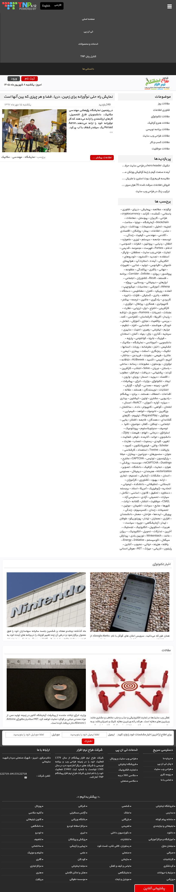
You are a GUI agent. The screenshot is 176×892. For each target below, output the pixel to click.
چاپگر (126, 252)
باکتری (152, 269)
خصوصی (126, 244)
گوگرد (137, 385)
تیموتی (127, 484)
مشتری (154, 398)
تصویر (126, 467)
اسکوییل (154, 527)
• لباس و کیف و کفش (120, 866)
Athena (165, 287)
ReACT (137, 403)
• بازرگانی (126, 819)
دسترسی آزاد (131, 497)
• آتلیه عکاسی (35, 813)
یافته (165, 544)
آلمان (134, 334)
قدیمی (125, 248)
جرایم (166, 330)
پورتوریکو (135, 519)
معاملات (131, 218)
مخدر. (165, 231)
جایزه (151, 338)
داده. (137, 407)
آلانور (165, 385)
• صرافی (171, 853)
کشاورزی (144, 480)
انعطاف (155, 394)
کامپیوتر (147, 407)
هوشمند (156, 325)
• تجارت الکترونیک (128, 770)
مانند (167, 536)
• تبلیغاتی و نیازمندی (164, 826)
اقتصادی (125, 231)
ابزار (145, 308)
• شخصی (126, 806)
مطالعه (157, 209)
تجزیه (167, 227)
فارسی (58, 5)
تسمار (144, 377)
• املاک (127, 813)
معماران (155, 519)
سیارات (165, 497)
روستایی (139, 282)
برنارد (134, 394)
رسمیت (147, 441)
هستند (137, 390)
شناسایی (144, 325)
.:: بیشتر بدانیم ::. (88, 796)
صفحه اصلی (88, 19)
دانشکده (139, 484)
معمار (138, 514)
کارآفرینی (164, 308)
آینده (153, 261)
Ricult (152, 278)
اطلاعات (155, 231)
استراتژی (165, 433)
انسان (165, 476)
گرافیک (148, 467)
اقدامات (166, 394)
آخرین (167, 531)
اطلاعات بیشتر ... (102, 157)
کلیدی (157, 441)
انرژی (138, 381)
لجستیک (128, 527)
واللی (154, 446)
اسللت (145, 351)
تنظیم (125, 325)
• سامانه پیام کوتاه (165, 819)
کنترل (149, 291)
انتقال (168, 244)
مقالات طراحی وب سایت (156, 136)
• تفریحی (126, 826)
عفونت (147, 355)
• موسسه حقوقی (78, 879)
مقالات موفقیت (161, 149)
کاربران (154, 218)
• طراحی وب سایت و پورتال (124, 759)
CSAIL (166, 501)
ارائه (162, 480)
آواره (156, 403)
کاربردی (166, 300)
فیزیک (160, 338)
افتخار (133, 420)
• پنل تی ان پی (165, 764)
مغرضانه (146, 347)
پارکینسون (163, 458)
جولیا (137, 222)
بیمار (146, 231)
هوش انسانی (127, 549)
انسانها (126, 347)
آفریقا (157, 317)
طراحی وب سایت (151, 252)
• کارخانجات (169, 859)
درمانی (153, 433)
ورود (14, 78)
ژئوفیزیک (154, 488)
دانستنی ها (88, 69)
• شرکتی (82, 806)
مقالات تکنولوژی (160, 116)
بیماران (131, 454)
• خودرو (39, 833)
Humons (144, 312)
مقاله (128, 390)
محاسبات (142, 287)
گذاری (156, 334)
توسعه (166, 239)
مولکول (164, 415)
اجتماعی (129, 278)
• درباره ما (168, 758)
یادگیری (155, 300)
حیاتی (147, 544)
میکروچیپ (129, 287)
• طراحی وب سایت (163, 769)
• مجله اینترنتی (79, 866)
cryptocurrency (131, 214)
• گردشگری (169, 866)
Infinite (145, 274)
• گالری (39, 859)
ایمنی (126, 351)
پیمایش (145, 209)
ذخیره (127, 295)
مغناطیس (138, 291)
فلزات (136, 295)
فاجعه (142, 420)
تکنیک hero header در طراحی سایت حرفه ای (145, 166)
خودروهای (130, 257)
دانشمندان (126, 514)
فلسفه (162, 278)
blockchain (162, 222)
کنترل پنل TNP (88, 56)
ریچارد (155, 274)
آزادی (144, 497)
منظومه (129, 269)
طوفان (123, 519)
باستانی (166, 214)
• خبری (83, 833)
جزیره (139, 523)
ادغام (168, 248)
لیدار (163, 523)
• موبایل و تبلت (123, 879)
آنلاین (127, 544)
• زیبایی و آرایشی (78, 846)
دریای (135, 209)
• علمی (83, 853)
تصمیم (133, 476)
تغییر (166, 441)
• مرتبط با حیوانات (166, 873)
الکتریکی (163, 261)
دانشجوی (164, 437)
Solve (146, 368)
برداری (123, 398)
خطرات (137, 244)
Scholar (163, 446)
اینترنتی (156, 330)
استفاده (164, 257)
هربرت (166, 527)
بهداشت (134, 227)
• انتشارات (125, 839)
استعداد (142, 450)
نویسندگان (150, 390)
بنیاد (142, 334)
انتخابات (163, 390)
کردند (168, 373)
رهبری (146, 330)
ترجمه (134, 300)
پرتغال (139, 304)
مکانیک (126, 342)
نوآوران (167, 364)
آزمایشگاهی (151, 523)
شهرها (166, 506)
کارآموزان (131, 480)
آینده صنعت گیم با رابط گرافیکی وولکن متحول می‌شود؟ (144, 172)
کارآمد (145, 214)
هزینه (156, 544)
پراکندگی (142, 269)
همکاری (149, 304)
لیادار (146, 519)
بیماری (135, 351)
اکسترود (142, 257)
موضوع (135, 424)
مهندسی (151, 235)
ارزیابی (137, 308)
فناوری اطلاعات (161, 110)
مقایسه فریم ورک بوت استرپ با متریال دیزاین (144, 178)
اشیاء (126, 424)
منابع (157, 506)
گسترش (146, 295)
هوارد (167, 467)
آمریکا (143, 488)
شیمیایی (129, 411)
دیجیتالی (151, 282)
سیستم (145, 239)
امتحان (167, 407)
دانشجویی (165, 342)
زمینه (157, 385)
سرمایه (167, 334)
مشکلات (155, 476)
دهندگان (153, 420)
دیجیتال (136, 471)
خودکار (167, 325)
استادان (124, 334)
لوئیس (150, 458)
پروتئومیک (131, 428)
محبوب (138, 544)
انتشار (144, 501)
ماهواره (126, 239)
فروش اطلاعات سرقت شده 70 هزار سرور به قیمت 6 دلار (144, 185)
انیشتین (134, 398)
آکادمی (162, 235)
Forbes (159, 248)
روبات (135, 347)
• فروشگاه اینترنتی (128, 764)
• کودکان (82, 859)
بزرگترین (163, 411)
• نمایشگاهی (124, 873)
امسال (127, 403)
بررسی (165, 321)
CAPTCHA (138, 458)
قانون (144, 493)
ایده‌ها (157, 514)
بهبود (154, 480)
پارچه (130, 338)
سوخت (148, 506)
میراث (147, 549)
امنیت (137, 330)
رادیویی (164, 398)
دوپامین (142, 454)
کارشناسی (129, 450)
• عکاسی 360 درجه (128, 775)
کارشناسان (146, 317)
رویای (135, 377)
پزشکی (125, 463)
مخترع (125, 458)
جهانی (162, 269)
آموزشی (154, 287)
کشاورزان (142, 278)
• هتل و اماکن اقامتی (76, 873)
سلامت (128, 222)
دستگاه (125, 291)
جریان (155, 368)
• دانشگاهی (37, 826)
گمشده (155, 214)
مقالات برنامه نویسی (158, 129)
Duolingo (166, 463)
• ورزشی (170, 879)
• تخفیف (38, 839)
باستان (165, 368)
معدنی (147, 385)
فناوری (126, 209)
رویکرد (158, 291)
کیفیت (139, 235)
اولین (144, 398)
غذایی (135, 265)
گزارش (128, 385)
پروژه (128, 282)
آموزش (135, 321)
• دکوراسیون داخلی (121, 833)
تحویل (147, 531)
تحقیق (154, 493)
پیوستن (142, 218)
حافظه (165, 295)
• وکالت (39, 879)
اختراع (153, 308)
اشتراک (88, 741)
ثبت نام (29, 78)
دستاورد (165, 493)
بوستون (156, 364)
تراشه (123, 312)
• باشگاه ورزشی (79, 819)
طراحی (163, 218)
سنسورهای (155, 454)
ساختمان (126, 407)
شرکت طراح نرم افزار (89, 750)
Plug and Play (149, 415)
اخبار (156, 347)
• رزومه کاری (166, 775)
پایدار (166, 317)
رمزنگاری (156, 351)
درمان (123, 227)
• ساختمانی (37, 846)
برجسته (124, 488)
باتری (156, 295)
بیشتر (125, 300)
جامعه (156, 239)
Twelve (153, 450)
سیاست (129, 523)
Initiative (139, 540)
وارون (126, 377)
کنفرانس (133, 317)
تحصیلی (153, 497)
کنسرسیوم (140, 510)
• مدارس (170, 813)
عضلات (167, 312)
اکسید (149, 360)
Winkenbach (154, 536)
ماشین (144, 300)
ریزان (123, 531)
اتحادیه (166, 488)
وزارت (146, 381)
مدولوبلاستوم (148, 428)
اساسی (135, 493)
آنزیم (168, 360)
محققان (135, 252)
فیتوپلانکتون (141, 446)
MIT (139, 549)
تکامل (124, 493)
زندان (152, 510)
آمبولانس (151, 342)
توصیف (163, 428)
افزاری (166, 519)
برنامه (123, 274)
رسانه (133, 364)
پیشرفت (127, 381)
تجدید (153, 257)
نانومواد (151, 411)
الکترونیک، (134, 531)
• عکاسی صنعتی (129, 781)
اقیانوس (155, 265)
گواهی (157, 407)
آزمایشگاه (148, 222)
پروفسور (166, 274)
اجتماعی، (164, 424)
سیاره (164, 403)
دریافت (145, 373)
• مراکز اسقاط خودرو (77, 826)
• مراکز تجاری (36, 866)
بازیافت (165, 450)
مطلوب (124, 373)
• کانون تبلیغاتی (34, 819)
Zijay (126, 433)
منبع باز (133, 312)
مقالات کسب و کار (160, 142)
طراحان (147, 514)
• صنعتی (126, 853)
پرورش (167, 514)
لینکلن (153, 424)
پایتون (168, 549)
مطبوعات (144, 364)
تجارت (166, 252)
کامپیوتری (162, 304)
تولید (144, 265)
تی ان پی (88, 31)
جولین (126, 506)
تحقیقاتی (152, 484)
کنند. (122, 317)
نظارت (127, 308)
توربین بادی (137, 536)
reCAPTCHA (151, 463)
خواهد (140, 411)
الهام (144, 433)
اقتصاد (163, 377)
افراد (133, 325)
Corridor (134, 274)
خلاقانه (125, 360)
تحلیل (158, 227)
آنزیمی (159, 360)
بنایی (124, 420)
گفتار (144, 424)
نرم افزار (134, 373)
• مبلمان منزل (168, 846)
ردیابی (158, 244)
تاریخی (157, 549)
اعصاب (137, 441)
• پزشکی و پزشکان (77, 839)
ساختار (125, 355)
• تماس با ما (167, 780)
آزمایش (144, 476)
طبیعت (135, 433)
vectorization (164, 471)
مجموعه (136, 248)
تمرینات (156, 312)
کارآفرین (126, 368)
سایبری (127, 330)
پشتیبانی (157, 373)
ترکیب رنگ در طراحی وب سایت (152, 191)
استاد (134, 488)
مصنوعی (124, 471)
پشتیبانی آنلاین (154, 888)
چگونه (167, 209)
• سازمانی (126, 859)
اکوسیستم (153, 540)
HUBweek (138, 360)
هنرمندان (148, 471)
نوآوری (129, 304)
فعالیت (126, 437)
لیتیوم (136, 415)
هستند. (144, 394)
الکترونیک (141, 527)
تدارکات (157, 531)
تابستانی (165, 484)
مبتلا (122, 454)
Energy (127, 540)
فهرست (148, 248)
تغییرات (124, 265)
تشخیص (166, 347)
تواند (154, 437)
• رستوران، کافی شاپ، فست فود (114, 846)
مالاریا (167, 355)
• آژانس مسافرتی (78, 813)
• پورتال (39, 806)
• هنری (39, 873)
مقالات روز (164, 104)
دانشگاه (136, 467)
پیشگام (124, 394)
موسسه (136, 463)
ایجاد (167, 381)
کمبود (127, 446)
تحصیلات (163, 510)
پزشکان (136, 231)
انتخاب (137, 368)
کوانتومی (140, 338)
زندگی (128, 510)
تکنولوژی (157, 381)
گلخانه (135, 501)
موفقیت (155, 501)
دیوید (153, 377)
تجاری (123, 476)
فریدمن (136, 355)
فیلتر (135, 437)
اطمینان (137, 506)
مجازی (144, 321)
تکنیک (166, 351)
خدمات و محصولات (88, 44)
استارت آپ (141, 261)
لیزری (136, 239)
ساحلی (123, 364)
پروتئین (147, 244)
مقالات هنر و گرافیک (158, 123)
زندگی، (129, 235)
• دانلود (171, 833)
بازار (149, 334)
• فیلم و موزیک (35, 853)
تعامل (125, 321)
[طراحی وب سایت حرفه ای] (19, 6)
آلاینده (145, 437)
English (46, 5)
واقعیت (155, 321)
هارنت (127, 441)
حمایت (158, 467)
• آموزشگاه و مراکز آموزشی (161, 839)
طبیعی (157, 355)
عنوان (167, 454)
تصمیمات (146, 227)
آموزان (147, 403)
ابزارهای (163, 282)
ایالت (126, 501)
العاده (168, 291)
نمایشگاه (138, 342)
